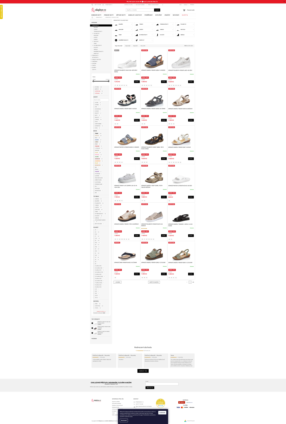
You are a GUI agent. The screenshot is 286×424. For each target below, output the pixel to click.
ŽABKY (95, 43)
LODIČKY (96, 37)
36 (97, 232)
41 (97, 253)
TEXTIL (98, 308)
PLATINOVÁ (98, 173)
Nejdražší (135, 46)
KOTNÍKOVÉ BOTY (98, 45)
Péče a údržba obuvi (116, 415)
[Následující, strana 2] (190, 282)
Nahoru (118, 282)
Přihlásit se (150, 387)
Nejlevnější (127, 46)
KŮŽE (98, 304)
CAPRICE (98, 119)
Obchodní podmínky (140, 4)
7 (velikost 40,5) (99, 283)
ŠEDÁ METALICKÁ (99, 178)
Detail (137, 81)
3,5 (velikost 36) (99, 268)
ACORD (98, 102)
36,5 (97, 234)
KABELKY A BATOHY (96, 59)
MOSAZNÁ (98, 188)
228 (193, 282)
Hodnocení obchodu (143, 347)
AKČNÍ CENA (99, 91)
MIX (96, 192)
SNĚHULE (96, 49)
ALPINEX (98, 104)
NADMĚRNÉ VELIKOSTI (98, 51)
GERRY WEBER (99, 124)
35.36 (97, 295)
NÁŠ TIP (98, 89)
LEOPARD (98, 176)
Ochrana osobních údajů (117, 409)
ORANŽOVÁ (99, 161)
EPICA (97, 121)
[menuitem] (96, 15)
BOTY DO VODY (99, 223)
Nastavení (124, 420)
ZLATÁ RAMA (98, 182)
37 (97, 236)
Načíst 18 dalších (154, 282)
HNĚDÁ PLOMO (99, 180)
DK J (97, 186)
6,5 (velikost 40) (99, 280)
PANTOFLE (96, 41)
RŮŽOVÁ (98, 154)
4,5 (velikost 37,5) (100, 272)
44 (96, 261)
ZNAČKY (94, 65)
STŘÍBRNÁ (98, 148)
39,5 (97, 247)
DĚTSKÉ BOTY (95, 57)
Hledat (157, 10)
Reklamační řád (115, 407)
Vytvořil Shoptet (191, 421)
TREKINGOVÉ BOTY (98, 31)
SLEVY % (94, 69)
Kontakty (114, 411)
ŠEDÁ (97, 144)
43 (97, 259)
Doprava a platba (128, 4)
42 (97, 257)
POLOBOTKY (96, 33)
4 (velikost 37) (99, 270)
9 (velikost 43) (99, 287)
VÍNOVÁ (97, 169)
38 (97, 240)
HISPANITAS (99, 126)
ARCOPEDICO (99, 109)
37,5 (97, 238)
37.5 (97, 289)
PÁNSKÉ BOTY (95, 55)
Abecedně (143, 46)
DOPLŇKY (94, 63)
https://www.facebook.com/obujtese (144, 407)
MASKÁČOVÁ (99, 190)
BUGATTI (98, 117)
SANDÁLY (96, 39)
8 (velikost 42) (99, 285)
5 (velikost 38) (99, 274)
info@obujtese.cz (140, 402)
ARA (97, 107)
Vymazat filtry (100, 311)
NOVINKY (94, 67)
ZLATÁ (98, 152)
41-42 (97, 297)
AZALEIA (97, 111)
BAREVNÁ (98, 150)
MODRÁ (98, 140)
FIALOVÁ (98, 171)
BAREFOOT (96, 53)
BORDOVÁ (99, 159)
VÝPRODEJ (99, 93)
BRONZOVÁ (99, 165)
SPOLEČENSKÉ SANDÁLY (100, 220)
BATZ (97, 115)
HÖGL (97, 128)
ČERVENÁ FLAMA (99, 184)
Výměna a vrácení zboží (153, 4)
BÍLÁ (97, 138)
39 (97, 244)
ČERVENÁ (98, 146)
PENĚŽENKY (94, 61)
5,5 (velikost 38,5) (100, 276)
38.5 (97, 291)
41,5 (97, 255)
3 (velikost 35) (99, 266)
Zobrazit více (143, 371)
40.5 (97, 293)
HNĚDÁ (98, 142)
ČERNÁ (98, 133)
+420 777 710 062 (139, 404)
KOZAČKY (96, 47)
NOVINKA (98, 87)
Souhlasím (162, 412)
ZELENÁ (98, 157)
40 (97, 249)
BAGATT (98, 113)
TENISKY (96, 29)
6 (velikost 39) (99, 278)
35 (96, 230)
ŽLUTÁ (97, 163)
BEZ (97, 167)
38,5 (97, 242)
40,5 (97, 251)
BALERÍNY (96, 27)
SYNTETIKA (99, 306)
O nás (113, 413)
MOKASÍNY (96, 35)
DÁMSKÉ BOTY (95, 25)
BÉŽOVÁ (98, 135)
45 (96, 263)
